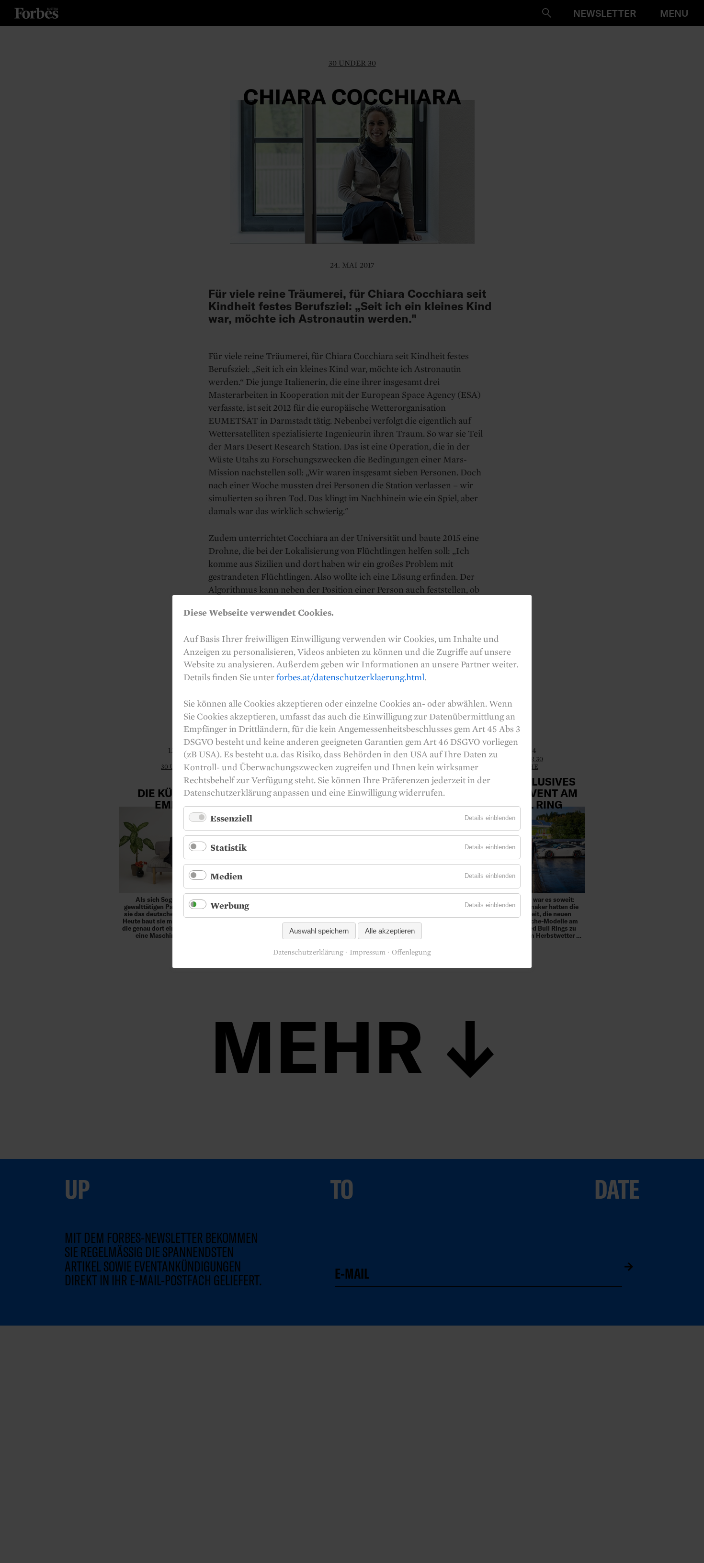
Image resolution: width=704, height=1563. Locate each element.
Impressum (368, 952)
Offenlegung (411, 952)
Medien (226, 876)
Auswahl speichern (319, 931)
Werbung (229, 905)
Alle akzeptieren (390, 931)
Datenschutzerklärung (308, 952)
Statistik (228, 847)
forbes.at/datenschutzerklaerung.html (350, 677)
